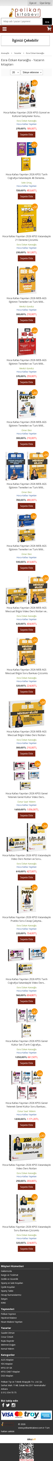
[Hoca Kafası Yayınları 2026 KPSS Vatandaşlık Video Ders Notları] (27, 1134)
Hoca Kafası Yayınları (26, 124)
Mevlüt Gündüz (26, 306)
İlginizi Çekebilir (25, 40)
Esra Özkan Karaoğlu (27, 120)
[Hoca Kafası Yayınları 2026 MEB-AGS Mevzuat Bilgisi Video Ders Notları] (26, 700)
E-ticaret (21, 1439)
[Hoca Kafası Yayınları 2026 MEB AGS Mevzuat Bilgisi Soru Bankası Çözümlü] (26, 638)
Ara (47, 22)
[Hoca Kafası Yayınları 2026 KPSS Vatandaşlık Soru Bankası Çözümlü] (26, 1195)
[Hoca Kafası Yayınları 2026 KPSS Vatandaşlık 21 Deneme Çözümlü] (26, 205)
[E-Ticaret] (31, 1439)
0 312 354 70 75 (8, 1392)
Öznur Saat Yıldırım (26, 801)
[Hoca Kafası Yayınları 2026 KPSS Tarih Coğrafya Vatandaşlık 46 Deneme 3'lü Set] (26, 143)
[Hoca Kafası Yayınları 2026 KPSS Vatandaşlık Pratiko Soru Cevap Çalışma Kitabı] (26, 886)
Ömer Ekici (26, 430)
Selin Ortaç (26, 182)
